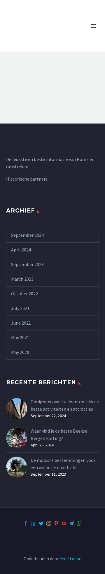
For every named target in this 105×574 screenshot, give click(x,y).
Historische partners (27, 179)
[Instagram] (48, 523)
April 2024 (21, 250)
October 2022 (24, 294)
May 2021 (20, 337)
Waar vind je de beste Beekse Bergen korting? (59, 434)
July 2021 (20, 308)
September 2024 (27, 235)
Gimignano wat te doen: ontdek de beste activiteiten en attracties (65, 405)
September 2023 (27, 264)
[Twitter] (41, 523)
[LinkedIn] (33, 523)
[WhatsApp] (79, 523)
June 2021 (21, 323)
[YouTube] (64, 523)
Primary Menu (93, 26)
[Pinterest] (56, 523)
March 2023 (22, 279)
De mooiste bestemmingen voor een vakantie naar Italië (63, 463)
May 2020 (20, 352)
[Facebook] (26, 523)
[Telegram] (71, 523)
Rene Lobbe (70, 558)
